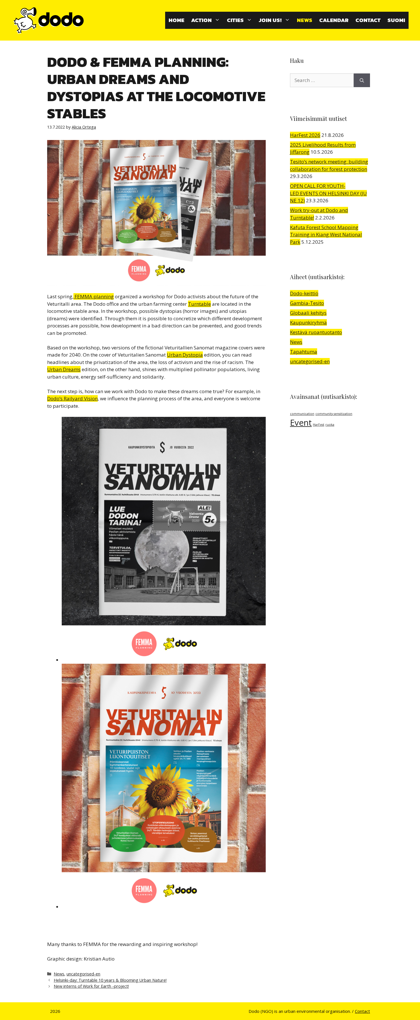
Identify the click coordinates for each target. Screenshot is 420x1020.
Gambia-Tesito (307, 303)
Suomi (396, 20)
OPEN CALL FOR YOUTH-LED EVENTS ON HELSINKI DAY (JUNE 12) (328, 193)
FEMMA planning (93, 296)
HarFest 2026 (305, 135)
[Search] (362, 80)
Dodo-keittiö (304, 293)
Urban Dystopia (185, 354)
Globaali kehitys (308, 312)
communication (302, 414)
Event (301, 422)
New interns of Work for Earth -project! (91, 986)
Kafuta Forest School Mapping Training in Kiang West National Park (326, 234)
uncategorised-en (83, 974)
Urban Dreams (64, 369)
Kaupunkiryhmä (308, 322)
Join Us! (270, 20)
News (304, 20)
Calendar (334, 20)
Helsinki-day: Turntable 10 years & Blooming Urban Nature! (110, 980)
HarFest (318, 425)
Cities (235, 20)
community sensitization (333, 414)
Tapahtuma (303, 351)
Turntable (199, 304)
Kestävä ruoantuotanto (316, 332)
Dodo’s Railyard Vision (72, 398)
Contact (368, 20)
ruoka (329, 425)
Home (176, 20)
